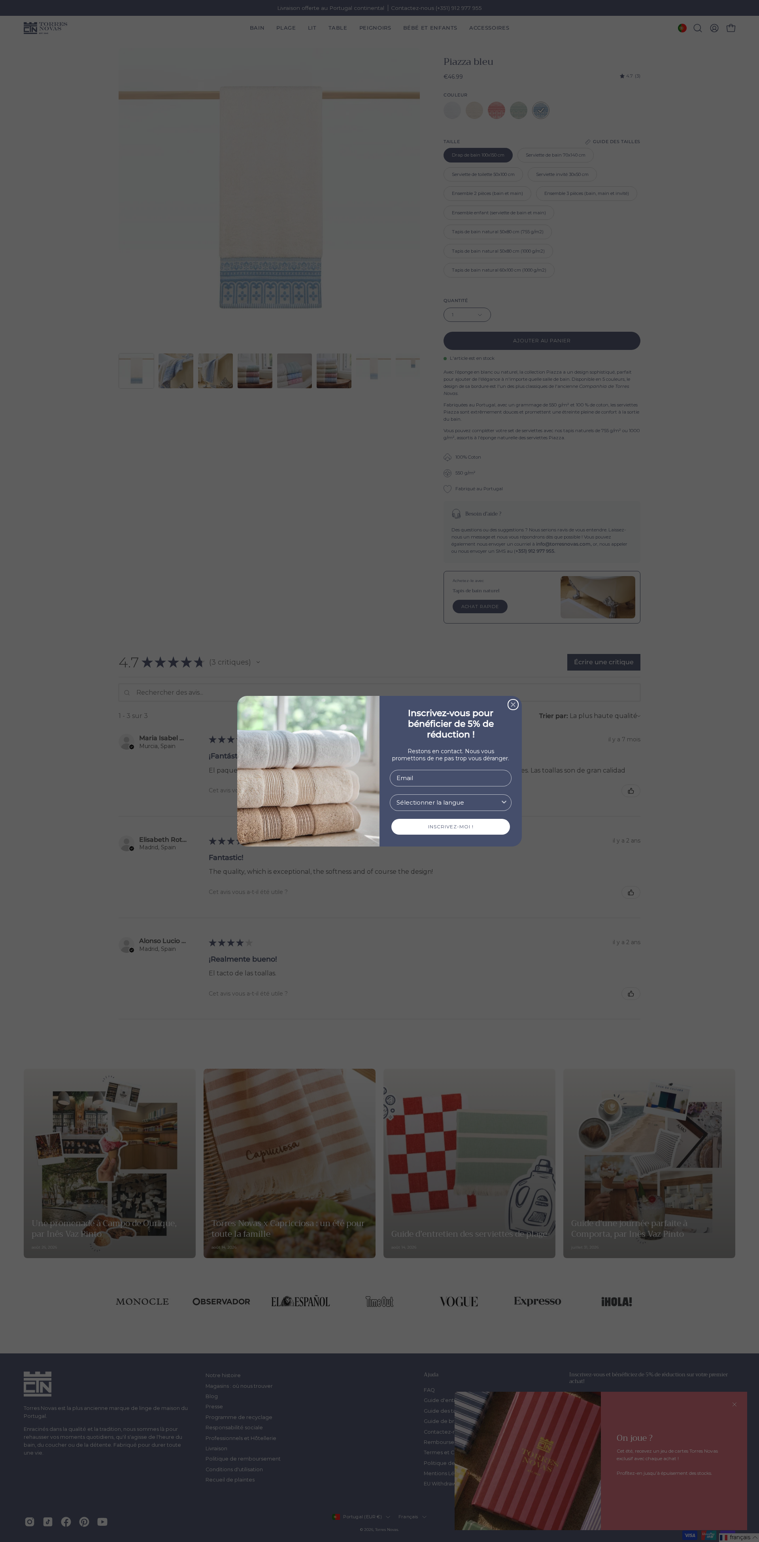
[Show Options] (504, 803)
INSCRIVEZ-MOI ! (451, 827)
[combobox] (448, 803)
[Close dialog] (513, 704)
